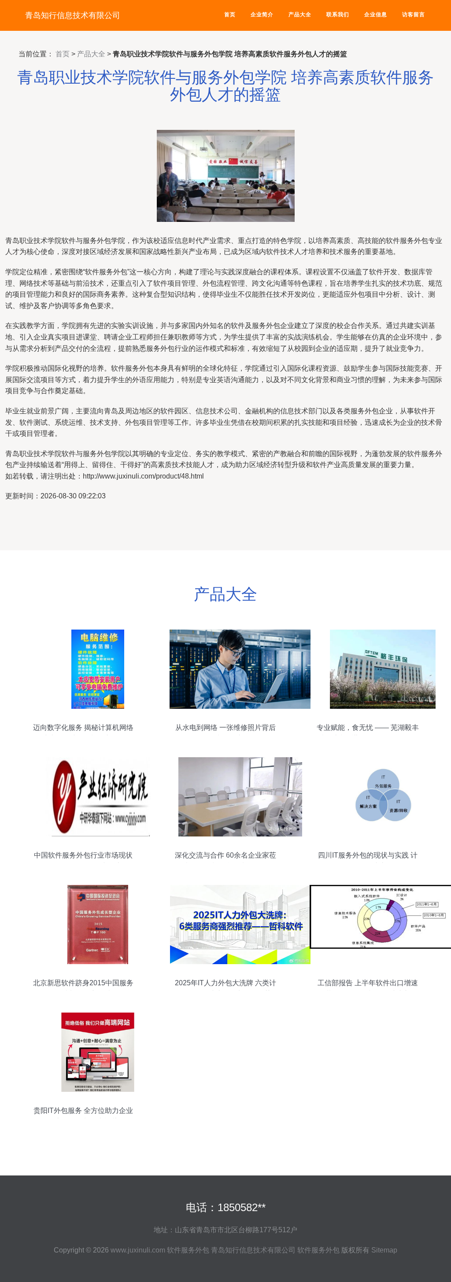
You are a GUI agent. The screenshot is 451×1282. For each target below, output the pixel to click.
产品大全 (299, 14)
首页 (230, 14)
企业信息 (375, 14)
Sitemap (384, 1250)
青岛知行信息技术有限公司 (72, 15)
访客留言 (413, 14)
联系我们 (337, 14)
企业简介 (262, 14)
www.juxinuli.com (138, 1250)
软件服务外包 (188, 1250)
